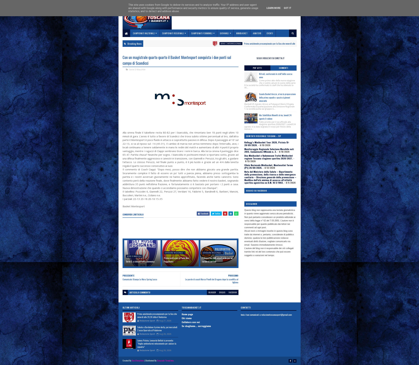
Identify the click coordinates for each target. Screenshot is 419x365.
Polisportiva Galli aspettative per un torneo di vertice (217, 259)
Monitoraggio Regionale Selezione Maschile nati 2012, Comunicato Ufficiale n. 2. (269, 150)
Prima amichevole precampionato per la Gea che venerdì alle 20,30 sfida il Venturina (258, 43)
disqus (222, 292)
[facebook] (290, 361)
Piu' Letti (257, 68)
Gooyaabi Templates (165, 360)
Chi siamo (187, 318)
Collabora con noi (191, 322)
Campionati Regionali (173, 33)
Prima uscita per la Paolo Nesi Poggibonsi (176, 259)
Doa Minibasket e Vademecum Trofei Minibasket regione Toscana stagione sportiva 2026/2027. (268, 157)
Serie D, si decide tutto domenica (140, 261)
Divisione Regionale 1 (175, 253)
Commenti (283, 68)
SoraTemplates (138, 360)
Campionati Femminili (201, 33)
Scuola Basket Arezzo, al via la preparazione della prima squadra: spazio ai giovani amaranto (277, 97)
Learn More (273, 8)
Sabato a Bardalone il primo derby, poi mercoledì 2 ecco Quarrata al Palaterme (157, 329)
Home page (187, 314)
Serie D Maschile (137, 69)
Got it (287, 8)
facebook (233, 292)
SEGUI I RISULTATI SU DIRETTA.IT (270, 58)
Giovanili (224, 33)
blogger (212, 292)
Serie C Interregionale (209, 43)
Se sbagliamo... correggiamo (196, 326)
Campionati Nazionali (144, 33)
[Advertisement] (182, 228)
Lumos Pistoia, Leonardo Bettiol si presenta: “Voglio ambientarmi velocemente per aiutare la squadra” (156, 343)
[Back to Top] (295, 361)
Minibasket (241, 33)
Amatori (257, 33)
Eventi (270, 33)
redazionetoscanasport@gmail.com (276, 314)
